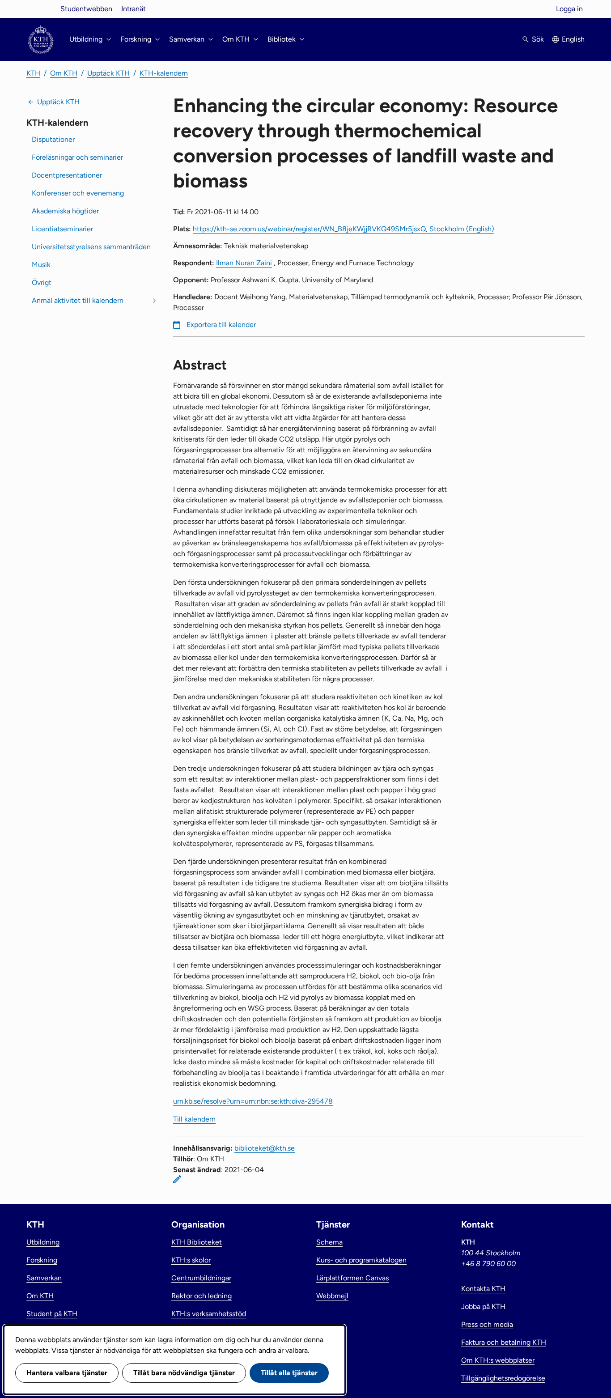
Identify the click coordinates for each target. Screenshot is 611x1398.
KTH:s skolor (191, 1260)
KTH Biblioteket (196, 1242)
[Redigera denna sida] (177, 1179)
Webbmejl (332, 1296)
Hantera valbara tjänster (66, 1372)
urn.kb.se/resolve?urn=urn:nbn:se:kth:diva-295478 (253, 1101)
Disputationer (53, 139)
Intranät (133, 8)
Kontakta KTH (483, 1288)
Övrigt (41, 282)
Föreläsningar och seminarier (77, 157)
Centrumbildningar (201, 1278)
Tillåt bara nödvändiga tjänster (184, 1372)
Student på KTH (51, 1313)
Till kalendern (194, 1119)
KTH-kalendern (164, 73)
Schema (329, 1242)
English (573, 39)
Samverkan (44, 1278)
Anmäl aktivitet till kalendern (77, 300)
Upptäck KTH (108, 73)
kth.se (40, 8)
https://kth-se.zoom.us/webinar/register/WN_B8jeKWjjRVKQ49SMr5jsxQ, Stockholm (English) (343, 229)
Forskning (41, 1260)
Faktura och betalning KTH (503, 1342)
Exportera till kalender (221, 324)
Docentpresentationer (67, 175)
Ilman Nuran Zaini (244, 263)
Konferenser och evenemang (78, 193)
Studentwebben (86, 8)
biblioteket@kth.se (264, 1148)
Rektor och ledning (201, 1296)
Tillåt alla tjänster (289, 1372)
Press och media (487, 1324)
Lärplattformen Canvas (352, 1278)
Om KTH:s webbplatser (498, 1360)
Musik (41, 264)
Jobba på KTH (483, 1306)
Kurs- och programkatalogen (361, 1260)
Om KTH (63, 73)
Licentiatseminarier (62, 229)
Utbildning (42, 1242)
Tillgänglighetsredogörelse (503, 1378)
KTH (33, 73)
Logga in (569, 8)
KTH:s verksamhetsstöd (208, 1313)
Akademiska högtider (65, 211)
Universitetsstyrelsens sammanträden (91, 246)
